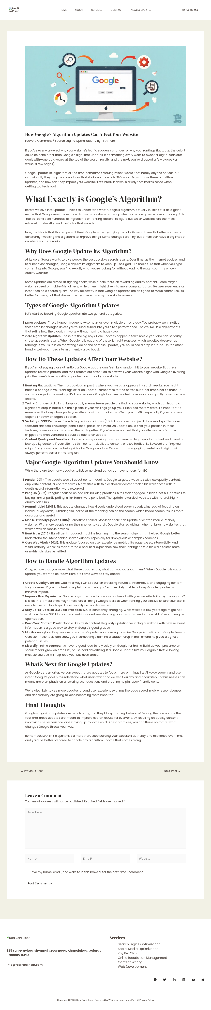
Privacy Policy (146, 1000)
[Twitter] (164, 979)
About (79, 10)
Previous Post (31, 771)
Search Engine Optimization (74, 141)
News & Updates (141, 10)
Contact (116, 10)
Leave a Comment (38, 141)
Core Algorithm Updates (43, 336)
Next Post (172, 771)
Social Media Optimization (138, 949)
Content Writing (130, 962)
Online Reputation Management (142, 958)
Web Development (132, 966)
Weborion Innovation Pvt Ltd (123, 1000)
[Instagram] (183, 979)
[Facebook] (155, 979)
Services (96, 10)
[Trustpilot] (202, 979)
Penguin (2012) (35, 493)
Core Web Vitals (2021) (41, 543)
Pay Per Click (127, 953)
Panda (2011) (34, 480)
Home (63, 10)
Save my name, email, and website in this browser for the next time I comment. (86, 872)
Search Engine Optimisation (139, 944)
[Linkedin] (174, 979)
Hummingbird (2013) (40, 507)
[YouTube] (193, 979)
